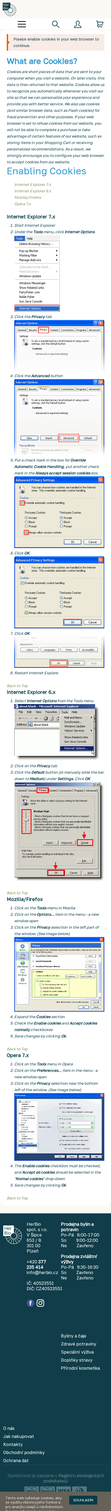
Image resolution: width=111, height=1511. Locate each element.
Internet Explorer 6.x (32, 191)
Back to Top (17, 685)
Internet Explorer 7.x (32, 184)
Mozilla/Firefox (27, 197)
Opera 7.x (22, 203)
